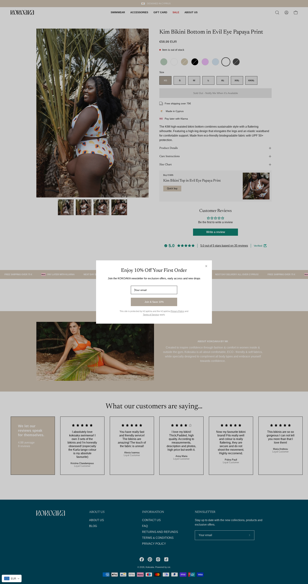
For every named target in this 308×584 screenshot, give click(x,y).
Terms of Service (151, 314)
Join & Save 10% (154, 301)
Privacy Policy (177, 311)
